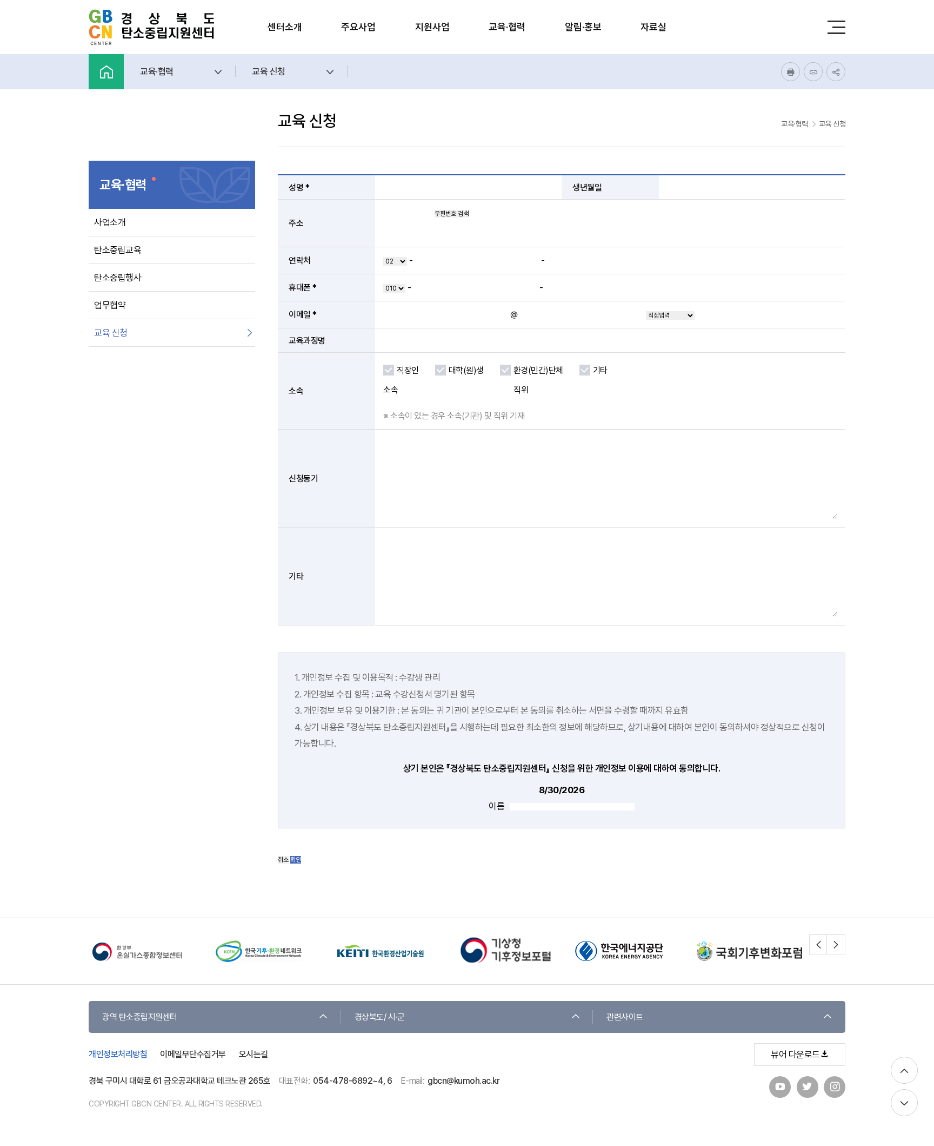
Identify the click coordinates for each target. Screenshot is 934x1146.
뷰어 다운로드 (795, 1054)
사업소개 (109, 222)
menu (835, 27)
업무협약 (109, 305)
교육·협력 (507, 26)
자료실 (653, 26)
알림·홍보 (583, 26)
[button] (818, 943)
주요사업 (358, 26)
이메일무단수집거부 (193, 1054)
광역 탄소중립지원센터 (139, 1017)
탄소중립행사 (117, 277)
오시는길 (253, 1054)
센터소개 (285, 26)
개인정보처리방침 (118, 1054)
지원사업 (432, 26)
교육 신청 (111, 332)
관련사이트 (624, 1017)
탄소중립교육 (117, 250)
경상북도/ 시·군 (380, 1017)
